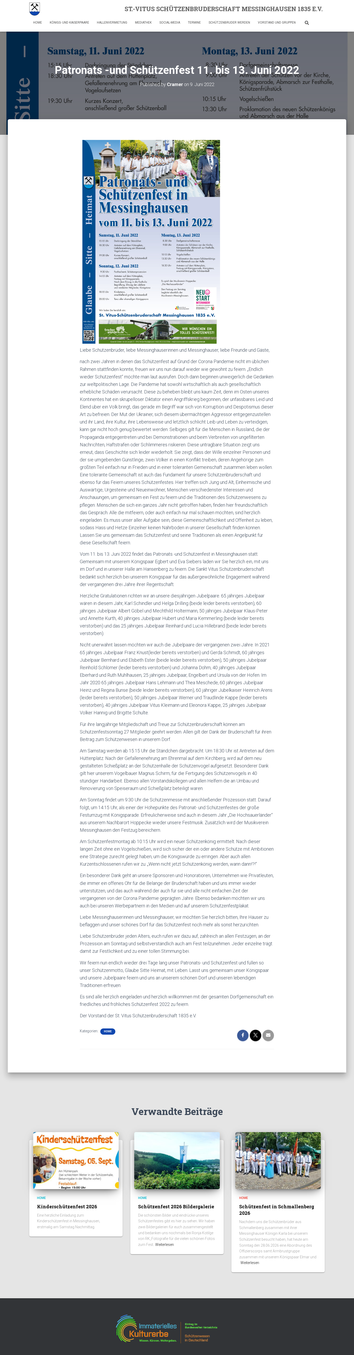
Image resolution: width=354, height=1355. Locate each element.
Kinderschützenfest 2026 (67, 1206)
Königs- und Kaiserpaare (69, 22)
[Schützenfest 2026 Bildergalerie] (177, 1160)
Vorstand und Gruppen (277, 22)
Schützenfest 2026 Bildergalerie (176, 1206)
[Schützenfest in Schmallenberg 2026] (278, 1160)
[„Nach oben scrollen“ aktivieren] (343, 1344)
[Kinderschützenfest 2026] (76, 1160)
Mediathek (143, 22)
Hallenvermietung (112, 22)
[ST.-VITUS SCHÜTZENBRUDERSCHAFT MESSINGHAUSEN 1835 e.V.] (34, 9)
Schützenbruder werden (229, 22)
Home (37, 22)
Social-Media (169, 22)
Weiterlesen (164, 1245)
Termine (194, 22)
